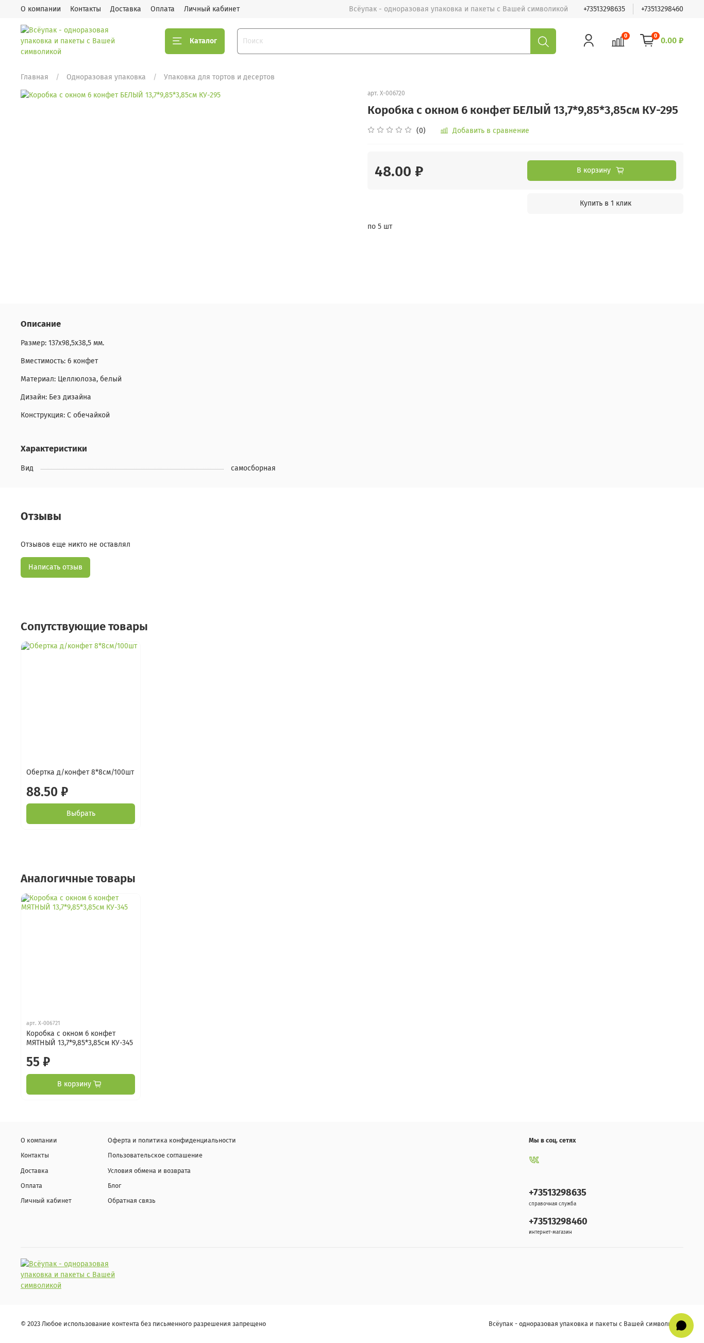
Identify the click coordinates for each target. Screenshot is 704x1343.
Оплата (162, 9)
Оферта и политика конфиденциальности (172, 1140)
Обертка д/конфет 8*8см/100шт (80, 772)
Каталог (203, 41)
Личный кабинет (212, 9)
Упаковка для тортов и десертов (219, 77)
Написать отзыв (55, 567)
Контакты (85, 9)
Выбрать (80, 813)
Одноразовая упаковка (106, 77)
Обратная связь (132, 1200)
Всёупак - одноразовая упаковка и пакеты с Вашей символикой (586, 1324)
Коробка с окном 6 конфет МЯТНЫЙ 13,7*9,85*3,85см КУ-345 (79, 1039)
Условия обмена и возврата (149, 1170)
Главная (34, 77)
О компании (41, 9)
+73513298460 (662, 9)
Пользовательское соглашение (155, 1155)
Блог (114, 1185)
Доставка (125, 9)
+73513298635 (604, 9)
